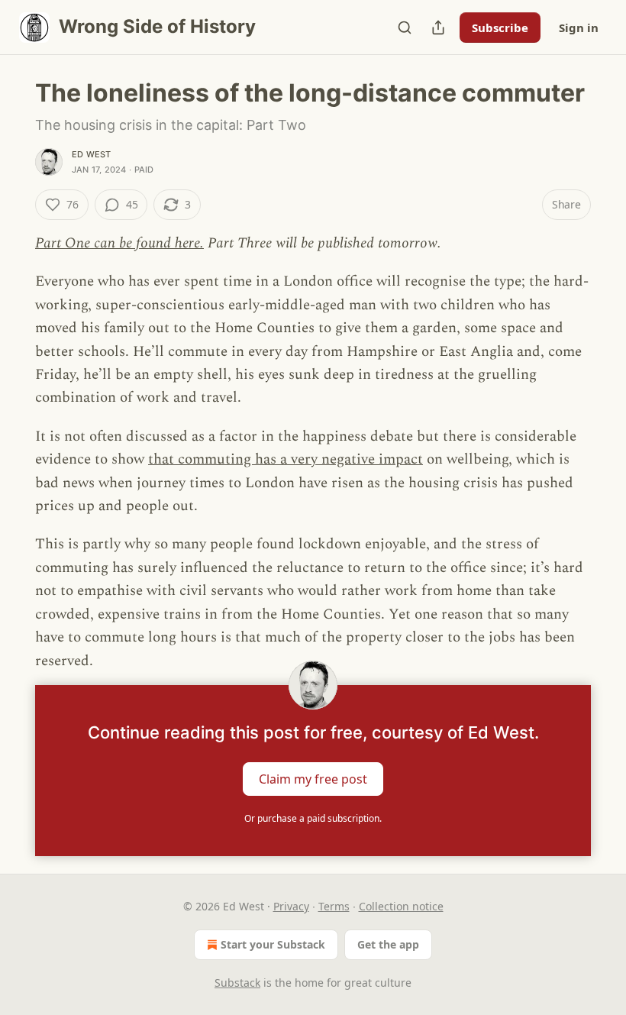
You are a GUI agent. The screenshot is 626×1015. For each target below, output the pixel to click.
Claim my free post (313, 778)
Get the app (388, 944)
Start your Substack (273, 944)
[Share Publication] (438, 27)
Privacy (291, 906)
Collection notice (401, 906)
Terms (334, 906)
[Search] (404, 27)
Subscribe (500, 27)
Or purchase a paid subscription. (313, 818)
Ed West (91, 154)
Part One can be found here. (119, 243)
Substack (237, 982)
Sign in (579, 27)
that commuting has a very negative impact (285, 459)
